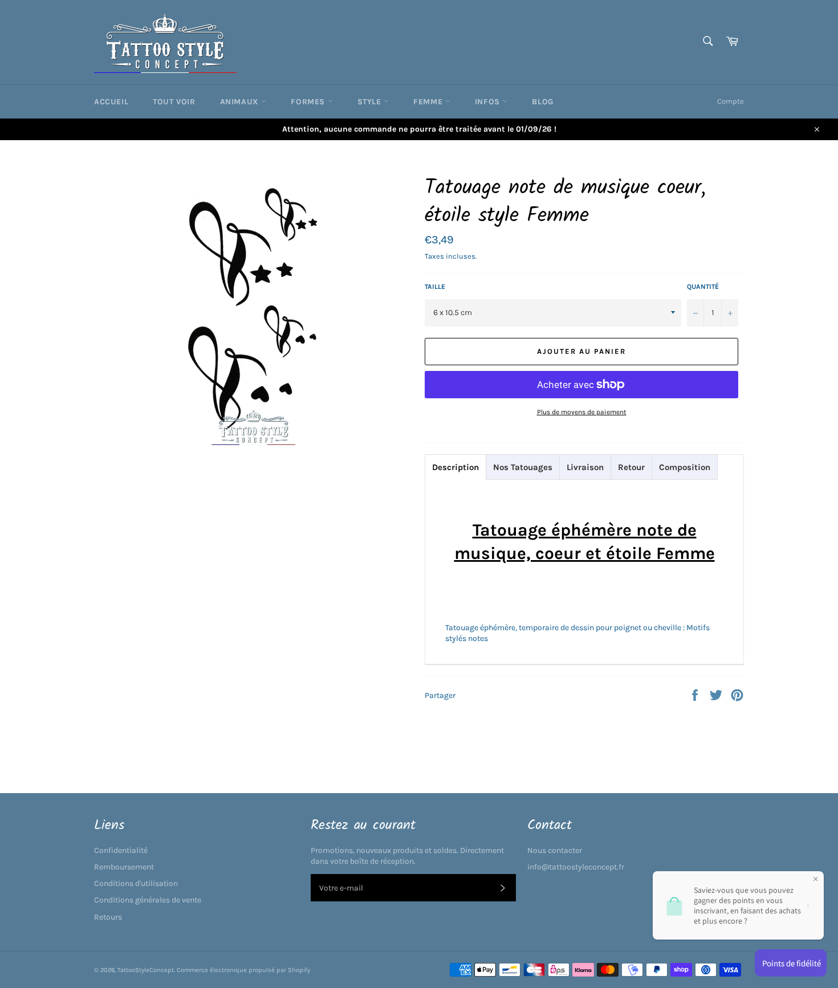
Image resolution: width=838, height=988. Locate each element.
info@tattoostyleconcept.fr (575, 867)
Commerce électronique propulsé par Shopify (243, 970)
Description (455, 467)
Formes (309, 102)
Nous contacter (554, 850)
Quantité (703, 287)
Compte (730, 101)
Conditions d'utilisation (136, 883)
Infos (489, 102)
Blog (542, 102)
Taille (435, 287)
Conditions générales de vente (147, 900)
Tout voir (174, 102)
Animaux (241, 102)
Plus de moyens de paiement (582, 412)
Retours (108, 917)
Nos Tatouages (522, 467)
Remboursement (124, 867)
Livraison (585, 467)
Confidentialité (121, 850)
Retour (631, 467)
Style (370, 102)
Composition (684, 467)
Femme (429, 102)
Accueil (111, 102)
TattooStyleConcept (145, 970)
